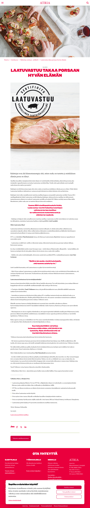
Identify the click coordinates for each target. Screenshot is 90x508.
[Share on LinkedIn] (25, 427)
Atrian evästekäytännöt (14, 500)
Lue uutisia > (51, 475)
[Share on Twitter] (21, 427)
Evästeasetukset (69, 497)
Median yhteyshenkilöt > (55, 477)
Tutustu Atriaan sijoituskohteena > (10, 472)
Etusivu (6, 60)
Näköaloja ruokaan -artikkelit (29, 60)
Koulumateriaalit (34, 506)
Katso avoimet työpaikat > (33, 471)
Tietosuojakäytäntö (46, 506)
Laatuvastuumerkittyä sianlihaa (19, 415)
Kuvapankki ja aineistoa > (55, 479)
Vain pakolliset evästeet (68, 492)
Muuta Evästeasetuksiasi (61, 506)
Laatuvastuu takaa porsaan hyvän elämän (53, 60)
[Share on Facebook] (17, 427)
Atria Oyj (25, 506)
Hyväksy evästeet (69, 487)
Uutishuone (14, 60)
